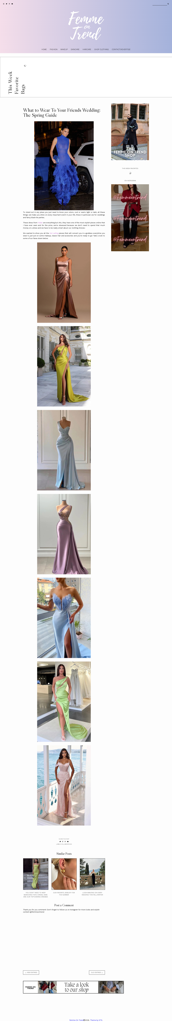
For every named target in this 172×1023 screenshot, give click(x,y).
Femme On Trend (76, 1020)
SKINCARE (75, 49)
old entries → (97, 972)
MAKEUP (64, 49)
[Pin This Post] (65, 842)
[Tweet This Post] (60, 842)
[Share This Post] (62, 842)
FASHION (53, 49)
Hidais (40, 223)
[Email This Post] (67, 842)
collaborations (66, 844)
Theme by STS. (96, 1020)
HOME (44, 49)
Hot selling (54, 233)
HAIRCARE (87, 49)
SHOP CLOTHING (101, 49)
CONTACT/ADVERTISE (121, 49)
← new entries (31, 972)
